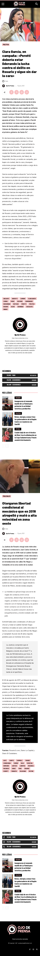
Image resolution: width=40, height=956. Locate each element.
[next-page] (7, 446)
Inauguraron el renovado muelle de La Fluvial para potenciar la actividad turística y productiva (23, 405)
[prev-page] (3, 446)
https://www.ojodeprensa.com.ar (20, 338)
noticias (15, 304)
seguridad (20, 306)
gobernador (28, 301)
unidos (5, 309)
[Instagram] (33, 949)
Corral (5, 301)
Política (6, 44)
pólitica (31, 304)
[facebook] (17, 356)
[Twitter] (16, 92)
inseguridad (6, 304)
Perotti (24, 304)
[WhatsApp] (21, 92)
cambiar (23, 298)
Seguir (34, 380)
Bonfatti (14, 298)
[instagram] (20, 356)
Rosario (5, 306)
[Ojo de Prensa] (4, 86)
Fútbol (18, 429)
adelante (6, 298)
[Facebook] (11, 92)
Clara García (32, 298)
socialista (29, 306)
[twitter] (23, 356)
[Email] (27, 92)
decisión (19, 301)
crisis (12, 301)
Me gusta (33, 375)
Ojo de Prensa (10, 86)
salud (12, 306)
